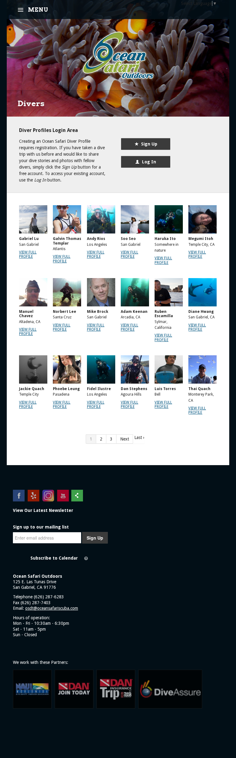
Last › (139, 437)
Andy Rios (96, 239)
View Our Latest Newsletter (43, 510)
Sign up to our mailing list (41, 527)
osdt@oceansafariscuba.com (51, 608)
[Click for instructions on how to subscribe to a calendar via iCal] (86, 558)
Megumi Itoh (200, 239)
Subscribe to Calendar (54, 558)
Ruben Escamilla (164, 313)
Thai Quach (199, 389)
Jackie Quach (31, 389)
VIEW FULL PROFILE (28, 254)
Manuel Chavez (26, 313)
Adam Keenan (134, 311)
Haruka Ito (165, 239)
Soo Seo (128, 239)
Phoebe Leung (66, 389)
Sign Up (148, 144)
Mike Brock (97, 311)
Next (124, 439)
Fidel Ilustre (99, 389)
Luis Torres (165, 389)
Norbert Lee (64, 311)
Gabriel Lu (29, 239)
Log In (148, 161)
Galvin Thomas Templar (67, 241)
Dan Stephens (134, 389)
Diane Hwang (201, 311)
